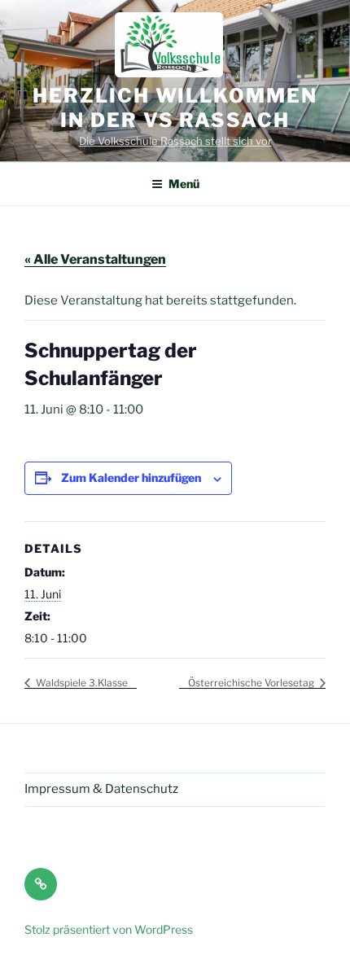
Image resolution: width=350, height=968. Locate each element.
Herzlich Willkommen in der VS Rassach (175, 108)
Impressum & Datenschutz (101, 789)
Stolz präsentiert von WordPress (108, 929)
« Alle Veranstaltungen (95, 259)
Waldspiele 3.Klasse (80, 683)
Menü (183, 184)
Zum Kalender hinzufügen (131, 477)
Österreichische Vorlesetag (252, 683)
